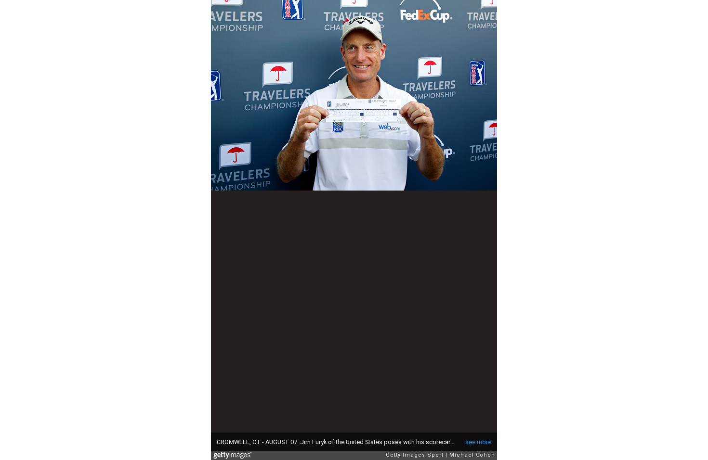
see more (478, 442)
